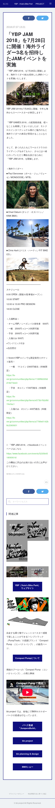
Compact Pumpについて (27, 658)
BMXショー (27, 767)
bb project (27, 741)
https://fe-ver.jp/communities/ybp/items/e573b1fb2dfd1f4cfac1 (27, 400)
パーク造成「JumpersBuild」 (27, 726)
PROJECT (40, 3)
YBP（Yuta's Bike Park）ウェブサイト (27, 587)
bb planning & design (27, 754)
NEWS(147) (10, 474)
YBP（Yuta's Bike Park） (23, 3)
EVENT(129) (20, 474)
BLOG (5, 3)
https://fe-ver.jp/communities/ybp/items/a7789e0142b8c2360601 (27, 421)
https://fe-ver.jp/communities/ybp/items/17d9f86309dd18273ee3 (27, 379)
